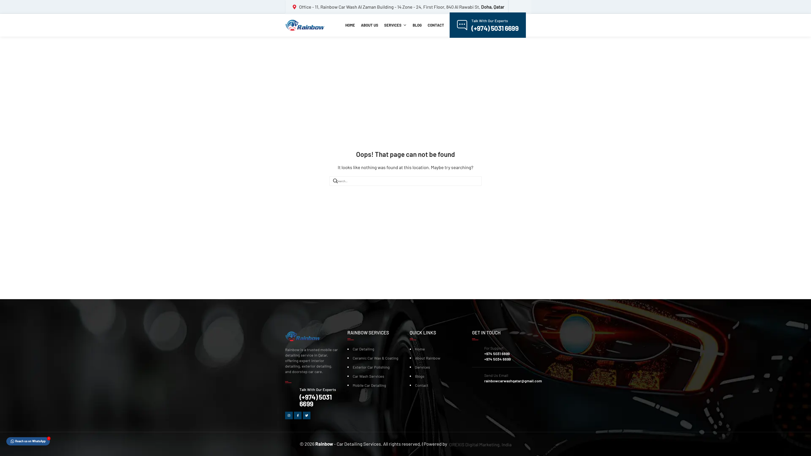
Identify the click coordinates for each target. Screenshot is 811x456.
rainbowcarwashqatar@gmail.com (513, 381)
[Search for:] (405, 180)
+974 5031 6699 (497, 353)
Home (420, 349)
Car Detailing (363, 349)
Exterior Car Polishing (371, 367)
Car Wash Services (368, 376)
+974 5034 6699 (497, 359)
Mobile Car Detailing (369, 385)
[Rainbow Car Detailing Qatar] (306, 25)
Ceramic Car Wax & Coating (375, 358)
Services (422, 367)
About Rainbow (427, 358)
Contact (421, 385)
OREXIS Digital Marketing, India (480, 444)
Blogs (419, 376)
